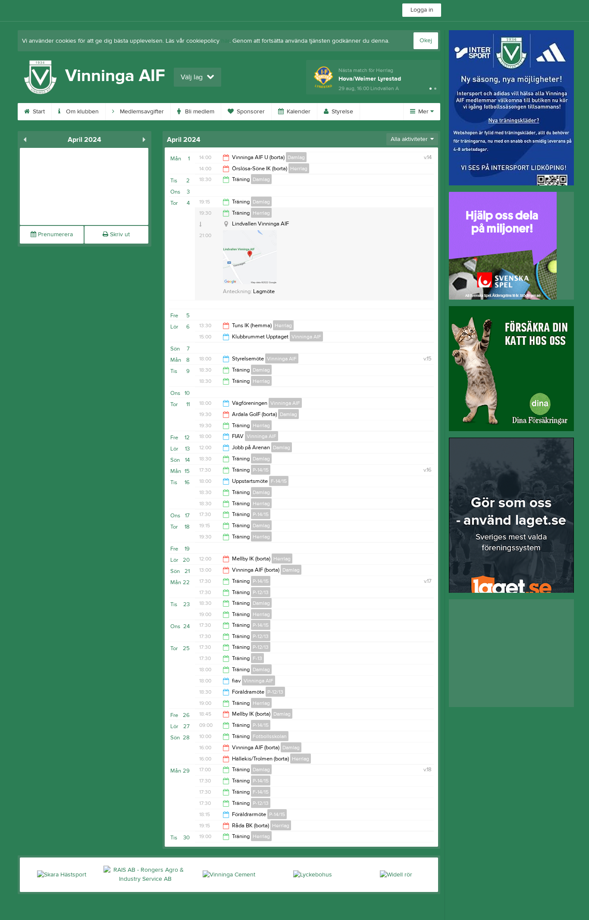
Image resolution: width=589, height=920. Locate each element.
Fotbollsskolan (270, 736)
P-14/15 (261, 469)
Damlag (296, 157)
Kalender (297, 112)
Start (38, 112)
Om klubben (81, 112)
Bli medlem (198, 112)
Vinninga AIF (306, 336)
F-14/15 (279, 481)
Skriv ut (119, 234)
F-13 (257, 658)
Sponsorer (250, 112)
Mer (423, 112)
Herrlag (298, 168)
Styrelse (341, 112)
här (225, 41)
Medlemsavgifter (141, 112)
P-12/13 (261, 592)
